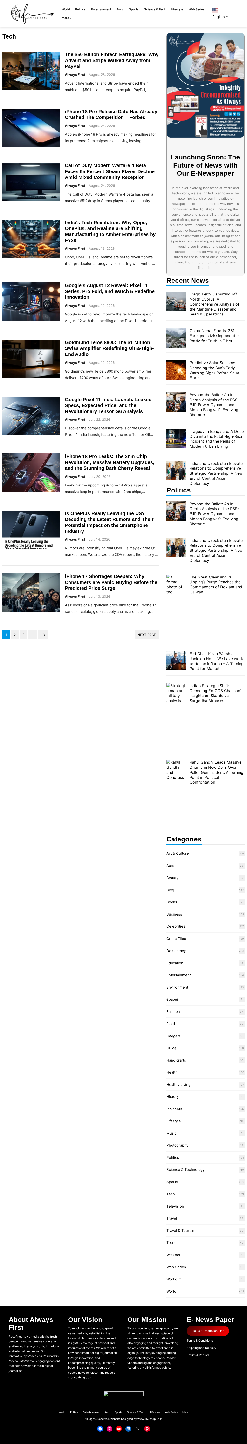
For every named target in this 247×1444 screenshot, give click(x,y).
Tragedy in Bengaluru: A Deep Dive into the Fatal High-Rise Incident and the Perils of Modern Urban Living (217, 439)
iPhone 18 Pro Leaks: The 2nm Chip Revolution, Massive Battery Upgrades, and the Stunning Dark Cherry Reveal (109, 462)
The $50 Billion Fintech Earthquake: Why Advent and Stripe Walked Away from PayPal (111, 60)
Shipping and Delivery (201, 1348)
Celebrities (175, 926)
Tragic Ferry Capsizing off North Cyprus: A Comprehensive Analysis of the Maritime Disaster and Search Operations (214, 304)
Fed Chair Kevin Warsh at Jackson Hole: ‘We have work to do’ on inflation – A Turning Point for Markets (217, 661)
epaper (172, 999)
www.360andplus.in (149, 1419)
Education (174, 963)
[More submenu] (70, 18)
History (172, 1096)
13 (43, 635)
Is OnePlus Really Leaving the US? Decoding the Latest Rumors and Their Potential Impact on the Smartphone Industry (109, 522)
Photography (177, 1145)
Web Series (176, 1267)
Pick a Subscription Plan (208, 1330)
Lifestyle (173, 1121)
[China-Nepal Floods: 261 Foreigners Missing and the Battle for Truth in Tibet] (176, 338)
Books (171, 902)
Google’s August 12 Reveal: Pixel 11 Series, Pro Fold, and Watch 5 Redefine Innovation (110, 291)
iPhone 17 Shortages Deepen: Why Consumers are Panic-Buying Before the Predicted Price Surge (111, 582)
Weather (173, 1255)
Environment (177, 987)
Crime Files (176, 938)
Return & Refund (198, 1355)
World (171, 1291)
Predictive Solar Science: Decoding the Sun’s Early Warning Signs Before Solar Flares (214, 370)
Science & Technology (185, 1169)
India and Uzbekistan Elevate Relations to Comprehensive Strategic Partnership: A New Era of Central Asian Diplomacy (216, 473)
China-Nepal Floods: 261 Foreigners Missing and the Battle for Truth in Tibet (214, 335)
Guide (171, 1048)
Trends (172, 1242)
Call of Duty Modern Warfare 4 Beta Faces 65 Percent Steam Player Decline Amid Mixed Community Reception (110, 171)
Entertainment (178, 975)
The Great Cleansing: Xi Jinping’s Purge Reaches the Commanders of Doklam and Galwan (216, 584)
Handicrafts (176, 1060)
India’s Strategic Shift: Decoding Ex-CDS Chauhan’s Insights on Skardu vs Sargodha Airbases (216, 693)
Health (172, 1072)
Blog (170, 890)
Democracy (176, 950)
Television (175, 1206)
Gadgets (173, 1036)
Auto (170, 865)
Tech (170, 1194)
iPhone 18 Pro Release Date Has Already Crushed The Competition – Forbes (111, 114)
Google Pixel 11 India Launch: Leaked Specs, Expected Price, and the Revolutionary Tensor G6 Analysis (108, 405)
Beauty (172, 877)
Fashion (173, 1011)
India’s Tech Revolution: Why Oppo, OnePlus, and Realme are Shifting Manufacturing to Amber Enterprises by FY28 (110, 231)
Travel (171, 1218)
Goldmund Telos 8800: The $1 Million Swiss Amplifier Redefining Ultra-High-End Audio (109, 348)
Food (170, 1023)
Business (174, 914)
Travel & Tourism (180, 1230)
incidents (174, 1109)
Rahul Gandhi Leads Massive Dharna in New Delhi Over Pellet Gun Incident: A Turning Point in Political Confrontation (216, 772)
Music (171, 1133)
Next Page (146, 635)
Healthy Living (178, 1084)
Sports (172, 1182)
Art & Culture (177, 853)
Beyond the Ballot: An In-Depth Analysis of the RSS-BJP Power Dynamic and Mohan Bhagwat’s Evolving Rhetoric (214, 404)
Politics (172, 1157)
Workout (173, 1279)
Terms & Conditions (200, 1340)
